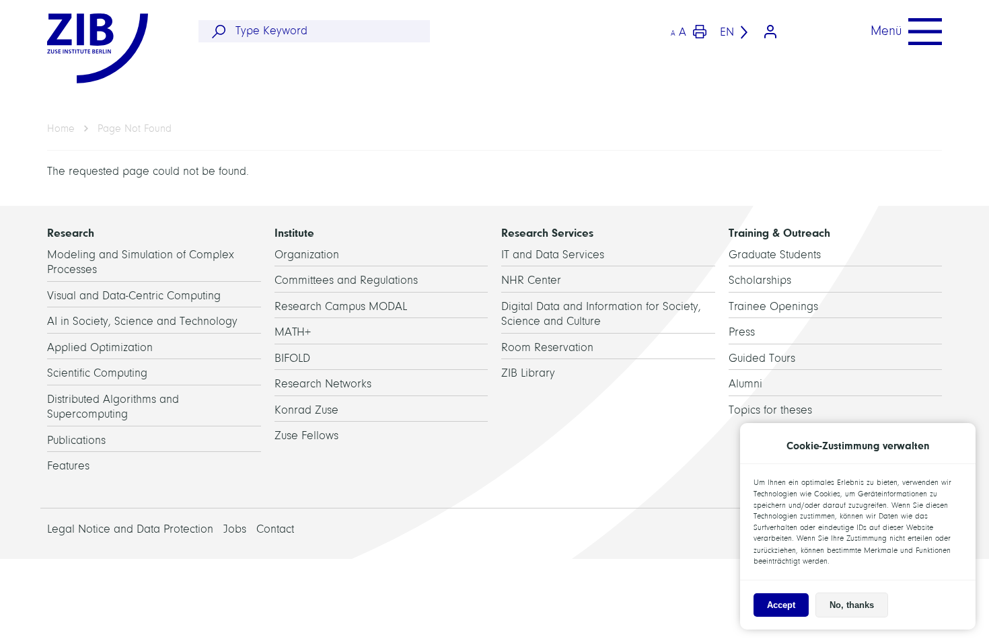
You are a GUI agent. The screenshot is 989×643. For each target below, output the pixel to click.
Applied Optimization (100, 347)
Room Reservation (547, 347)
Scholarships (760, 280)
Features (68, 465)
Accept (781, 605)
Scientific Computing (97, 373)
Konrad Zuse (306, 410)
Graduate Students (775, 254)
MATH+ (292, 332)
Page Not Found (135, 128)
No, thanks (852, 605)
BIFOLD (292, 358)
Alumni (745, 383)
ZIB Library (528, 373)
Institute (294, 232)
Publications (76, 440)
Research (70, 232)
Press (742, 332)
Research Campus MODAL (340, 306)
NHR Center (531, 280)
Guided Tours (762, 358)
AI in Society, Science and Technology (142, 321)
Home (61, 128)
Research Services (547, 232)
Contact (275, 529)
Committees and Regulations (346, 280)
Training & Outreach (779, 232)
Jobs (234, 529)
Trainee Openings (773, 306)
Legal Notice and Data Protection (130, 529)
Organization (306, 254)
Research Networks (322, 383)
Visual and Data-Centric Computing (134, 295)
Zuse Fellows (306, 435)
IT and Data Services (552, 254)
